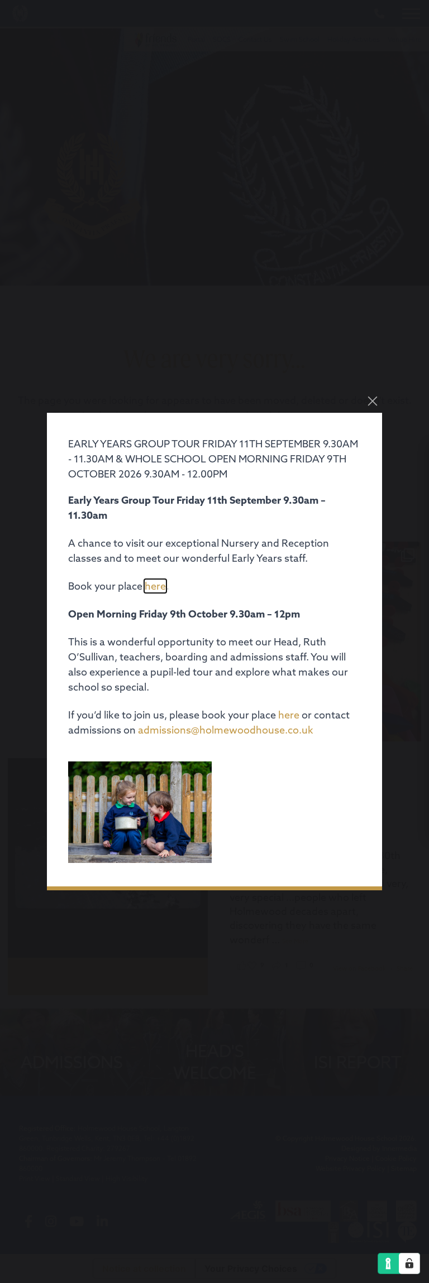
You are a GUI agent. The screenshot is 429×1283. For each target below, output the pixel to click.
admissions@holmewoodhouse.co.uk (225, 730)
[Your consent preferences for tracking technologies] (409, 1263)
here (155, 586)
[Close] (372, 401)
